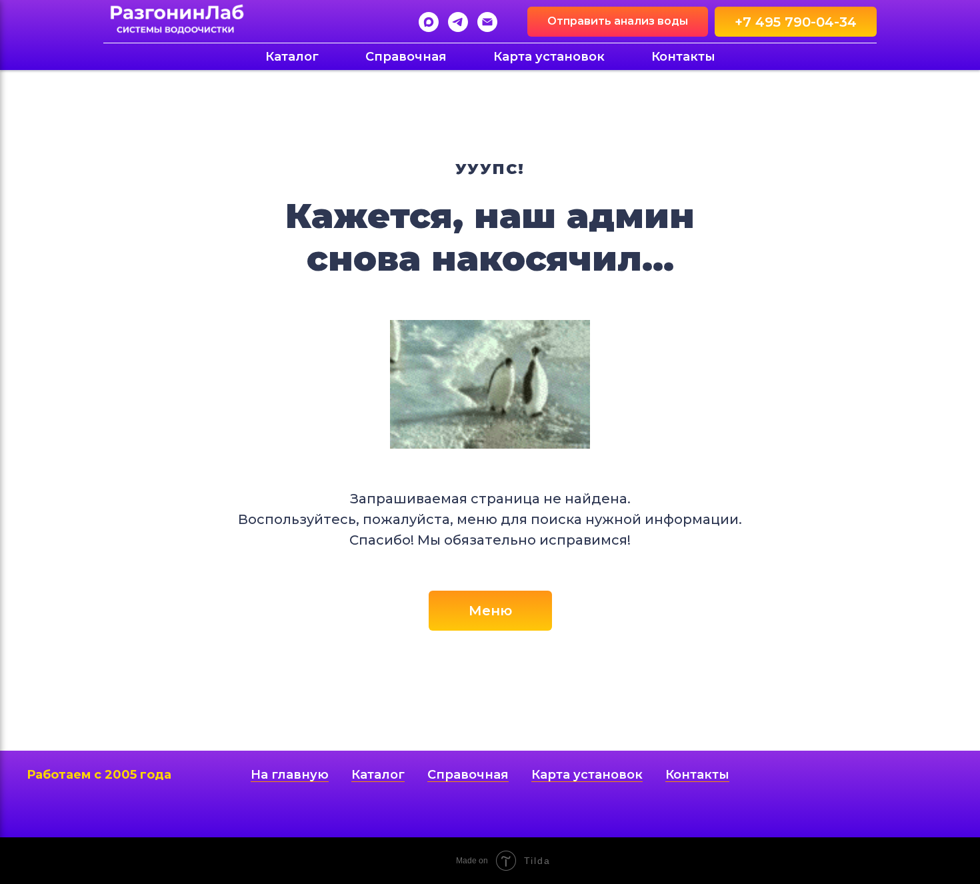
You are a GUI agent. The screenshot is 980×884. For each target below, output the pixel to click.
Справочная (406, 56)
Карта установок (549, 56)
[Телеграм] (458, 22)
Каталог (292, 56)
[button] (617, 22)
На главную (290, 774)
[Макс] (429, 22)
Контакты (683, 56)
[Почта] (487, 22)
